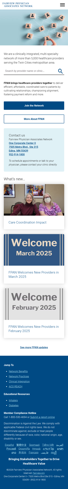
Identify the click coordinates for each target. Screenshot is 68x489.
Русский (11, 448)
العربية (59, 444)
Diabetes (14, 405)
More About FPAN (34, 119)
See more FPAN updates (34, 347)
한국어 (22, 452)
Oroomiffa (24, 448)
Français (33, 452)
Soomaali (34, 444)
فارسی (44, 452)
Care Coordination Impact (27, 222)
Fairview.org (39, 473)
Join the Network (34, 105)
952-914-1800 (17, 154)
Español (9, 444)
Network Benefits (18, 371)
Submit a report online (42, 417)
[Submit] (60, 71)
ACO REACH (15, 386)
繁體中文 (21, 444)
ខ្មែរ (52, 448)
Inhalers (13, 400)
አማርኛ (46, 448)
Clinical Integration (19, 381)
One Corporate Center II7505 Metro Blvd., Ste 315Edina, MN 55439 (23, 147)
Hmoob (36, 448)
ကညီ (54, 452)
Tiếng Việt (48, 444)
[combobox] (34, 71)
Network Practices (19, 376)
